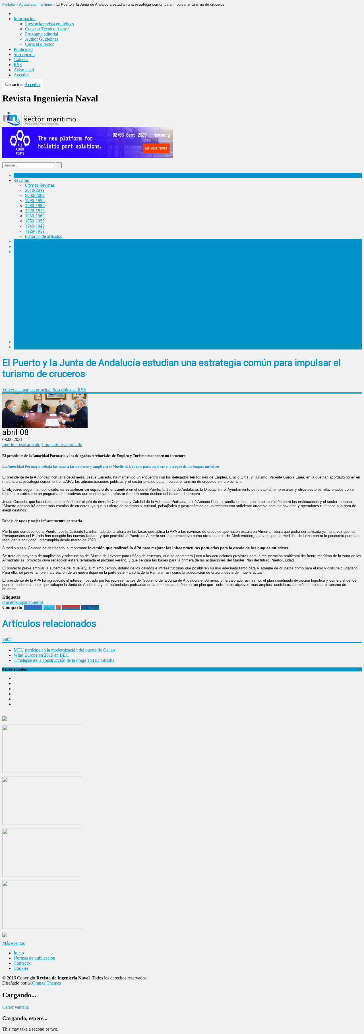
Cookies (21, 968)
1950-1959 (35, 221)
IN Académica (26, 251)
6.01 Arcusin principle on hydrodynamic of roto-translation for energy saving (104, 261)
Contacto (22, 963)
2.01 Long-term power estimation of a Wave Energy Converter (91, 306)
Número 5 (34, 266)
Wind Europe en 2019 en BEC (41, 655)
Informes (22, 246)
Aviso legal (24, 69)
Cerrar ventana (15, 1007)
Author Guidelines (41, 39)
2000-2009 (35, 195)
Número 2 (34, 301)
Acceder (21, 74)
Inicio (19, 952)
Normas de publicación (45, 331)
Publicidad (23, 49)
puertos (37, 602)
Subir (7, 639)
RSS (18, 64)
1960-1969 (35, 216)
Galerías (21, 59)
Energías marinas (29, 241)
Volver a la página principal (26, 389)
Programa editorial (41, 34)
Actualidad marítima (35, 4)
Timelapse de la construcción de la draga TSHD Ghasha (64, 660)
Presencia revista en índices (49, 23)
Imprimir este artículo (21, 444)
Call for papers (38, 326)
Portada (8, 4)
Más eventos (13, 943)
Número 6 (34, 256)
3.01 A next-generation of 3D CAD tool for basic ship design (89, 291)
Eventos (21, 347)
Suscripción (24, 54)
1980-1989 (35, 205)
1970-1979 (35, 211)
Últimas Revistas (40, 185)
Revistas (21, 180)
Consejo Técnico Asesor (47, 28)
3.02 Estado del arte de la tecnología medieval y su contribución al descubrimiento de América (120, 296)
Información (36, 336)
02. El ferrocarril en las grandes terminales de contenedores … (91, 321)
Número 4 (34, 276)
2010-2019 (35, 190)
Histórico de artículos (43, 236)
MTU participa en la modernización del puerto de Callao (64, 650)
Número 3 (34, 286)
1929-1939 (35, 231)
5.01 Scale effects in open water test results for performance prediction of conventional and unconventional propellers (142, 271)
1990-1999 (35, 200)
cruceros (9, 602)
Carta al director (39, 44)
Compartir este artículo (62, 444)
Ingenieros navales (30, 342)
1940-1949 (35, 226)
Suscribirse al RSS (69, 389)
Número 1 (34, 311)
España (23, 602)
